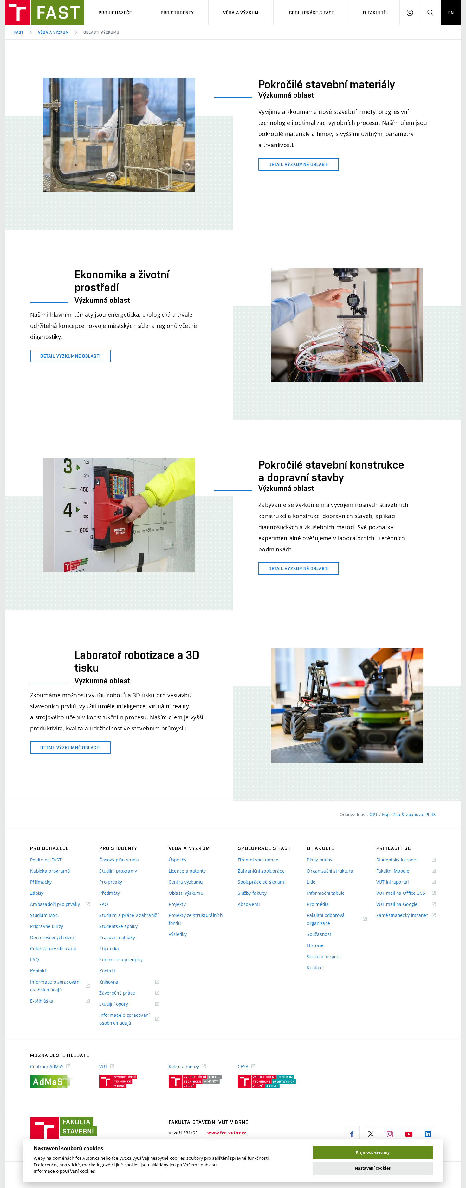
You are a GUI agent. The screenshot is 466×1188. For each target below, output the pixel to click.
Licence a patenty (187, 871)
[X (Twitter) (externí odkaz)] (371, 1134)
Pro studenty (177, 12)
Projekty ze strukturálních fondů (196, 919)
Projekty (177, 904)
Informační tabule (326, 893)
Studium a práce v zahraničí (128, 915)
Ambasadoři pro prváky (60, 904)
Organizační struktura (330, 871)
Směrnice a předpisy (121, 960)
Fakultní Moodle (400, 871)
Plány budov (319, 860)
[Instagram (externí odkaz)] (390, 1134)
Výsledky (178, 934)
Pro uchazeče (115, 12)
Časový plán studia (119, 860)
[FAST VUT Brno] (44, 12)
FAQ (34, 960)
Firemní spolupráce (258, 860)
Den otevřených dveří (53, 937)
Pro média (318, 904)
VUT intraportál (400, 882)
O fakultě (374, 12)
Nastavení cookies (373, 1168)
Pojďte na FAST (46, 860)
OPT (374, 814)
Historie (315, 945)
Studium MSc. (44, 915)
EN (451, 12)
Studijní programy (118, 871)
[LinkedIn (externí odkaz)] (428, 1134)
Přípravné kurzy (46, 926)
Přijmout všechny (373, 1152)
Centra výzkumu (186, 882)
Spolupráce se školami (261, 882)
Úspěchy (178, 860)
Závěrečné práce (125, 993)
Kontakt (38, 971)
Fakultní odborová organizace (326, 919)
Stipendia (109, 948)
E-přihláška (49, 1001)
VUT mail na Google (405, 904)
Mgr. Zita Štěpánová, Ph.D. (409, 814)
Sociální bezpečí (323, 956)
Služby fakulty (252, 893)
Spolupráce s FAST (311, 12)
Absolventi (249, 904)
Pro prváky (110, 882)
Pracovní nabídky (117, 937)
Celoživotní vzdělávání (53, 948)
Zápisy (37, 893)
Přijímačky (41, 882)
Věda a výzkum (241, 12)
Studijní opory (121, 1004)
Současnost (319, 934)
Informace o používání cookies (64, 1171)
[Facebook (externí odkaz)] (352, 1134)
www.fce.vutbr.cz (226, 1133)
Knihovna (116, 982)
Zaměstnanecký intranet (406, 915)
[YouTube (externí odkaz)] (409, 1134)
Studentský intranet (405, 860)
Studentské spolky (118, 926)
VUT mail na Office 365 (406, 893)
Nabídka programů (50, 871)
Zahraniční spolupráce (261, 871)
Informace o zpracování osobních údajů (55, 986)
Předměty (109, 893)
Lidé (311, 882)
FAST (18, 32)
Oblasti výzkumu (186, 893)
